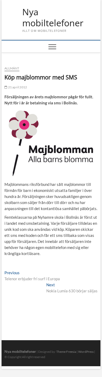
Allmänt (11, 68)
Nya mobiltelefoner (52, 17)
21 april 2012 (17, 87)
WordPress (86, 352)
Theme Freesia (66, 352)
